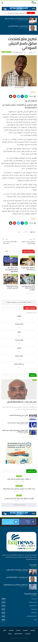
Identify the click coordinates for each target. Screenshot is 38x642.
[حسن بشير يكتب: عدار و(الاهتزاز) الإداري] (33, 28)
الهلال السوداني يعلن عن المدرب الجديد (18, 423)
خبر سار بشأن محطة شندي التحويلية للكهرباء (15, 584)
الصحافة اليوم (18, 633)
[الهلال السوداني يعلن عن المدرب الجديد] (33, 425)
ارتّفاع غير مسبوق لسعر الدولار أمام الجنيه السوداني (19, 498)
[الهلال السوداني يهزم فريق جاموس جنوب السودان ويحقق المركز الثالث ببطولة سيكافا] (33, 432)
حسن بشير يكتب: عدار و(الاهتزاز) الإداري (18, 26)
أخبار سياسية (32, 274)
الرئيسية (34, 599)
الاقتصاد (11, 630)
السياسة (34, 609)
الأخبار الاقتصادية (14, 256)
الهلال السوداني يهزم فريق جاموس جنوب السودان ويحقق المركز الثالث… (15, 431)
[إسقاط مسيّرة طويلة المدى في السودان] (10, 279)
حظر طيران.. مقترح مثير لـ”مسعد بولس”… (16, 569)
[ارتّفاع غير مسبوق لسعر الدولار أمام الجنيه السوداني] (27, 279)
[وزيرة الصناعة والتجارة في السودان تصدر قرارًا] (33, 20)
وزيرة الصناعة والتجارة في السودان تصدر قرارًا (16, 18)
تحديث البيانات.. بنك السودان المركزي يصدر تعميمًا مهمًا (19, 488)
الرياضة (18, 630)
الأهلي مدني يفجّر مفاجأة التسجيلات (18, 415)
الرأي (35, 620)
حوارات (10, 633)
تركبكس (18, 302)
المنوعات (27, 633)
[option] (19, 24)
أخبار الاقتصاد (32, 256)
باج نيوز (22, 638)
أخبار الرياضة (33, 606)
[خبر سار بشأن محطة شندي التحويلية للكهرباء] (33, 587)
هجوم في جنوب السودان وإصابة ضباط (28, 242)
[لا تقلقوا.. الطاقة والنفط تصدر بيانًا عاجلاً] (27, 261)
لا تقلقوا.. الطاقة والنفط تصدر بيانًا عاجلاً (19, 479)
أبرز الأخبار (34, 613)
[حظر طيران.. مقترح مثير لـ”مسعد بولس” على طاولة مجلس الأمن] (33, 572)
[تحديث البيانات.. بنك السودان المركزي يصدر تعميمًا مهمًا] (10, 261)
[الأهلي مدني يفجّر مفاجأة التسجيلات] (33, 417)
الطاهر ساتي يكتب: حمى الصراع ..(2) (10, 242)
